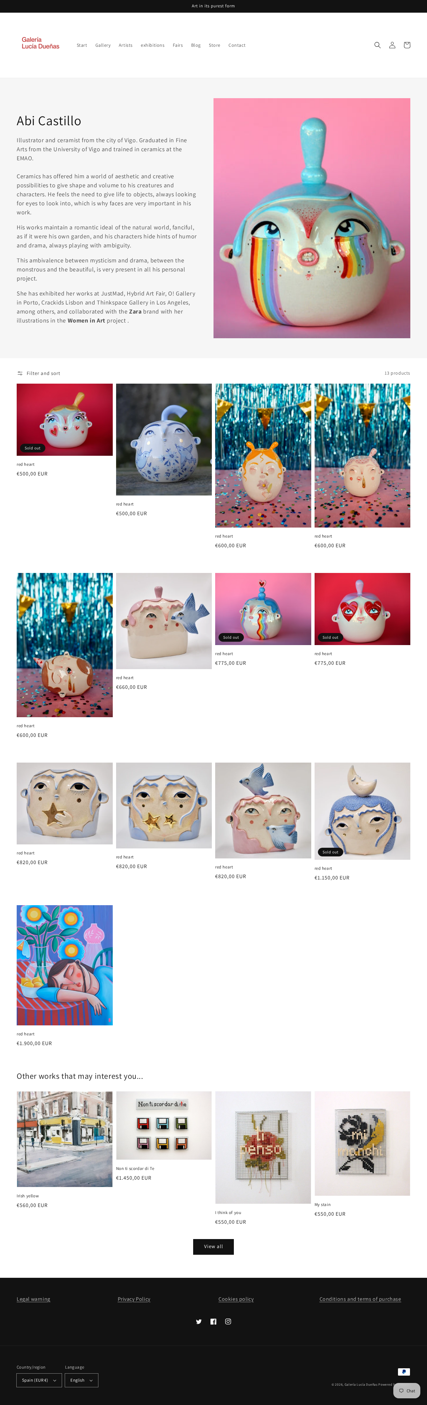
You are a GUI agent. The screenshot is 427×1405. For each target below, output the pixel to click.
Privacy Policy (134, 1298)
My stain (323, 1204)
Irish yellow (28, 1196)
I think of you (228, 1212)
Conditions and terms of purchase (360, 1298)
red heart (25, 464)
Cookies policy (236, 1298)
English (77, 1380)
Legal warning (33, 1298)
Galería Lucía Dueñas (361, 1384)
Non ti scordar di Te (135, 1168)
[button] (377, 45)
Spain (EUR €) (35, 1380)
